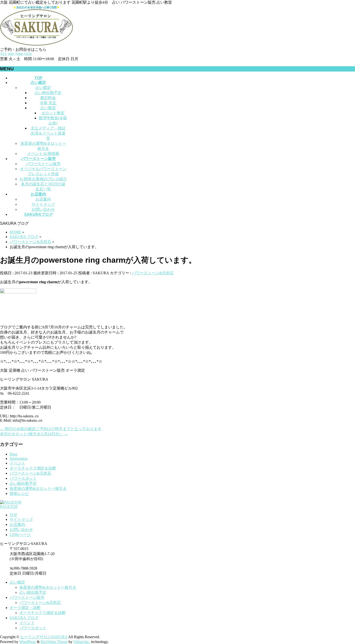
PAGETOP (9, 507)
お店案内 (43, 199)
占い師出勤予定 (48, 93)
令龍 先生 (48, 103)
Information (19, 458)
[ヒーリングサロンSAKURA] (36, 45)
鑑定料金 (48, 98)
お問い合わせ (43, 209)
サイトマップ (43, 204)
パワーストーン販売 (43, 164)
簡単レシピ (19, 494)
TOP (13, 515)
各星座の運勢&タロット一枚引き (38, 488)
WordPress (27, 642)
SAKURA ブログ (24, 618)
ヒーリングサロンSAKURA (43, 637)
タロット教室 (52, 113)
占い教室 (48, 108)
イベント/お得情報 (43, 154)
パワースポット (23, 478)
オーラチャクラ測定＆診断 (33, 468)
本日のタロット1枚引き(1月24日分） (34, 434)
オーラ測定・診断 (25, 608)
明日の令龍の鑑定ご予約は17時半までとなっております (50, 429)
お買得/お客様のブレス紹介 (43, 179)
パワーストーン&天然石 (153, 273)
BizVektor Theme (54, 642)
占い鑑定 (43, 88)
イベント (17, 463)
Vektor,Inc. (81, 642)
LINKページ (20, 535)
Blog (13, 454)
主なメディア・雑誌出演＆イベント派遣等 (48, 133)
